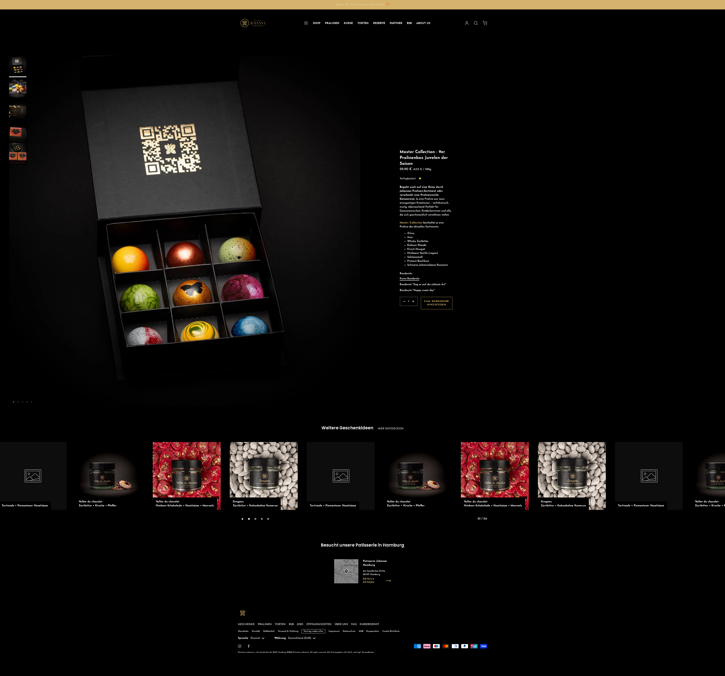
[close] (475, 23)
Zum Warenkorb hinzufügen (436, 303)
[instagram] (239, 646)
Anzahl (404, 307)
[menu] (306, 23)
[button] (355, 59)
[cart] (484, 23)
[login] (466, 23)
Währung (280, 638)
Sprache (243, 638)
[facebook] (248, 646)
